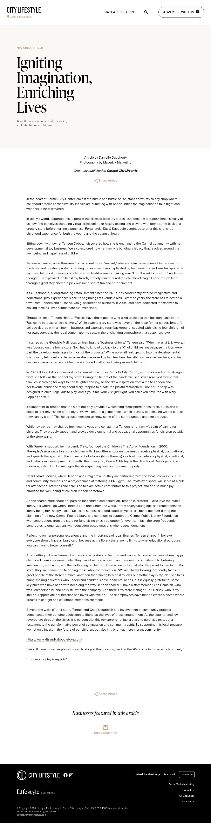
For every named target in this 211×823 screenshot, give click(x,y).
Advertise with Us (178, 12)
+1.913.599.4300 (98, 808)
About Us (189, 790)
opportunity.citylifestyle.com (31, 814)
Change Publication (21, 16)
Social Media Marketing (182, 784)
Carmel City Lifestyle (122, 171)
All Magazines (187, 795)
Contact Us (188, 801)
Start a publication (119, 12)
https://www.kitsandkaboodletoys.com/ (54, 639)
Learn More (187, 774)
